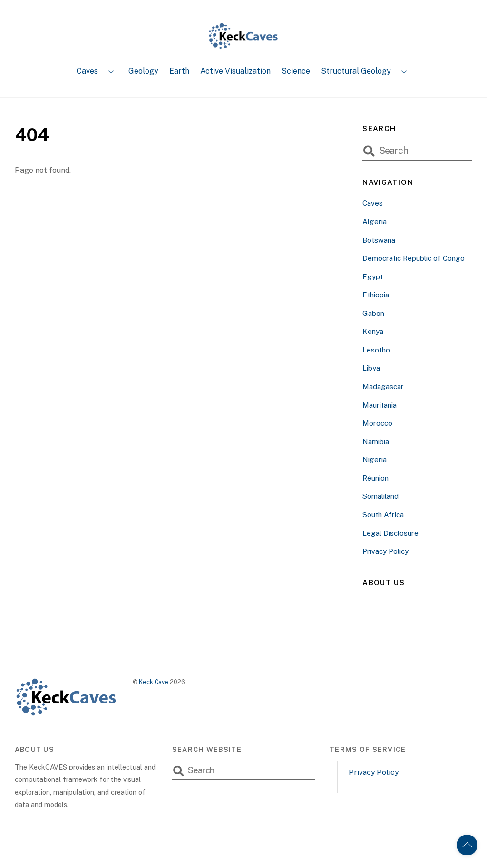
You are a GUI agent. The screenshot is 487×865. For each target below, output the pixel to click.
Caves (87, 71)
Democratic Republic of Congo (413, 258)
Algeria (374, 222)
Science (296, 71)
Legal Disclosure (390, 533)
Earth (179, 71)
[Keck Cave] (243, 45)
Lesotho (376, 350)
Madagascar (383, 386)
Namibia (375, 441)
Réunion (375, 478)
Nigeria (374, 460)
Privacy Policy (385, 551)
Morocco (377, 423)
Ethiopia (375, 295)
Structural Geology (356, 71)
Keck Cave (153, 681)
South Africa (383, 515)
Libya (371, 368)
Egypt (372, 277)
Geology (143, 71)
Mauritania (379, 405)
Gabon (373, 313)
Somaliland (380, 496)
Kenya (372, 331)
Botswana (378, 240)
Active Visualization (235, 71)
